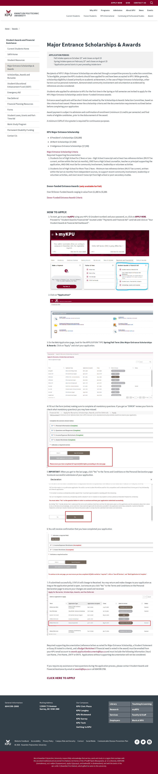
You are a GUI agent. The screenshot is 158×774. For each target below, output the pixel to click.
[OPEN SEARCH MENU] (151, 2)
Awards (15, 28)
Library (113, 704)
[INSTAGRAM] (149, 741)
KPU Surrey (81, 718)
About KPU (130, 10)
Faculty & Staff (139, 714)
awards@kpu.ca (82, 669)
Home (7, 28)
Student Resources (16, 60)
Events (150, 10)
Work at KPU (138, 720)
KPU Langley (82, 710)
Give (128, 3)
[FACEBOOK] (137, 741)
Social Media (90, 741)
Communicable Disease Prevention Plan (113, 741)
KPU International (107, 16)
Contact (81, 741)
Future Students (90, 16)
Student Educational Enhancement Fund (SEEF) (19, 85)
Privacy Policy (48, 741)
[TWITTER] (143, 741)
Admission (117, 10)
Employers (115, 720)
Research (114, 709)
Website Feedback (22, 741)
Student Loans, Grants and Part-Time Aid (21, 117)
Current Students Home (18, 48)
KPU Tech (81, 722)
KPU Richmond (83, 714)
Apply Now (116, 3)
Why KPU (93, 10)
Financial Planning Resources (20, 104)
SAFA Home (12, 54)
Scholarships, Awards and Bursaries (18, 76)
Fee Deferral (13, 98)
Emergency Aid (14, 92)
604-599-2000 (12, 706)
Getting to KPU (83, 727)
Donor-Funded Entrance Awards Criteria (64, 197)
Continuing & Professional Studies (131, 16)
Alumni (150, 16)
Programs (105, 10)
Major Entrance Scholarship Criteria (62, 152)
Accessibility (36, 741)
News (141, 10)
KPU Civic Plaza (84, 706)
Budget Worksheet (86, 648)
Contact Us (140, 3)
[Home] (8, 13)
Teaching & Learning (142, 704)
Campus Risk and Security (65, 741)
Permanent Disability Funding (20, 130)
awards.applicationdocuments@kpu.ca (88, 651)
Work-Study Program (16, 124)
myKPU (135, 709)
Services (114, 714)
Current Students (73, 16)
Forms (10, 109)
